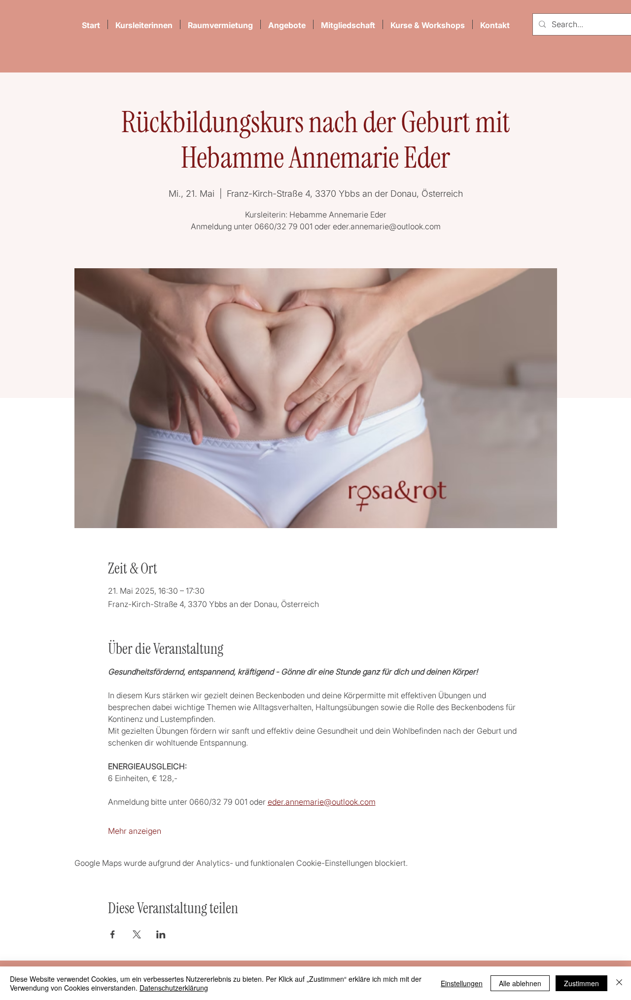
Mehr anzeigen (134, 831)
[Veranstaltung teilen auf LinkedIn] (161, 934)
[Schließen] (619, 983)
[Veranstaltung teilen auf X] (136, 934)
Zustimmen (581, 983)
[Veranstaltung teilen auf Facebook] (112, 934)
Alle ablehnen (520, 983)
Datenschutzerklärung (174, 988)
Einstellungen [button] (462, 983)
